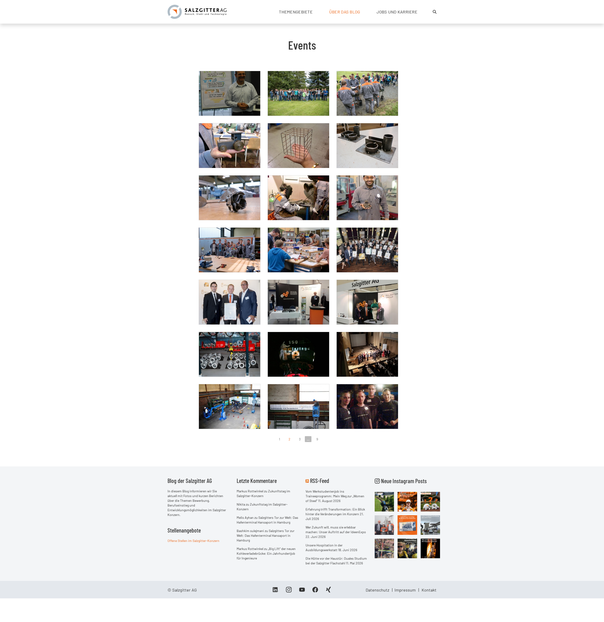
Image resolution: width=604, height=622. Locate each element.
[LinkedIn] (275, 591)
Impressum (405, 589)
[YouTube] (302, 591)
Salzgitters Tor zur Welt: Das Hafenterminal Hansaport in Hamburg (265, 535)
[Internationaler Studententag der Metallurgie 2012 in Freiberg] (367, 354)
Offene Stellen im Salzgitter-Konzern (193, 541)
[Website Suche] (434, 11)
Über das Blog (344, 11)
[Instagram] (289, 591)
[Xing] (328, 591)
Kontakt (429, 589)
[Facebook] (315, 591)
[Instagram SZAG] (384, 501)
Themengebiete (296, 11)
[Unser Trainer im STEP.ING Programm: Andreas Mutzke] (229, 93)
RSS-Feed (319, 480)
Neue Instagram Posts (403, 480)
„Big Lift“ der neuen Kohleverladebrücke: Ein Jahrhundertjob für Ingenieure (266, 553)
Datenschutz (377, 589)
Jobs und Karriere (397, 11)
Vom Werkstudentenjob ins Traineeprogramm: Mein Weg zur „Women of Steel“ (335, 496)
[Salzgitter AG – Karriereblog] (197, 11)
